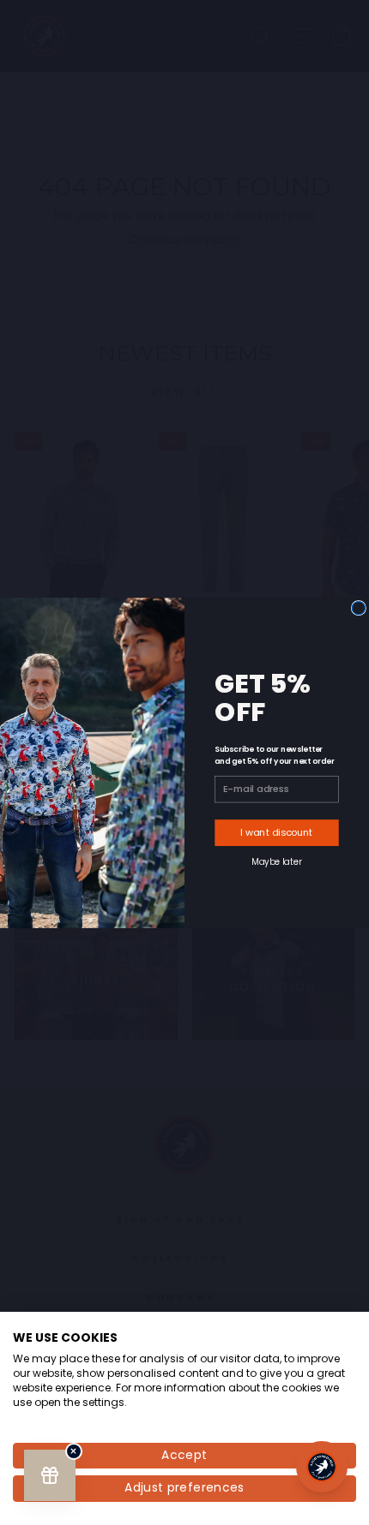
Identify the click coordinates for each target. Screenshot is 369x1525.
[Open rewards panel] (50, 1475)
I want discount (276, 832)
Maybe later (276, 861)
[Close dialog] (358, 607)
